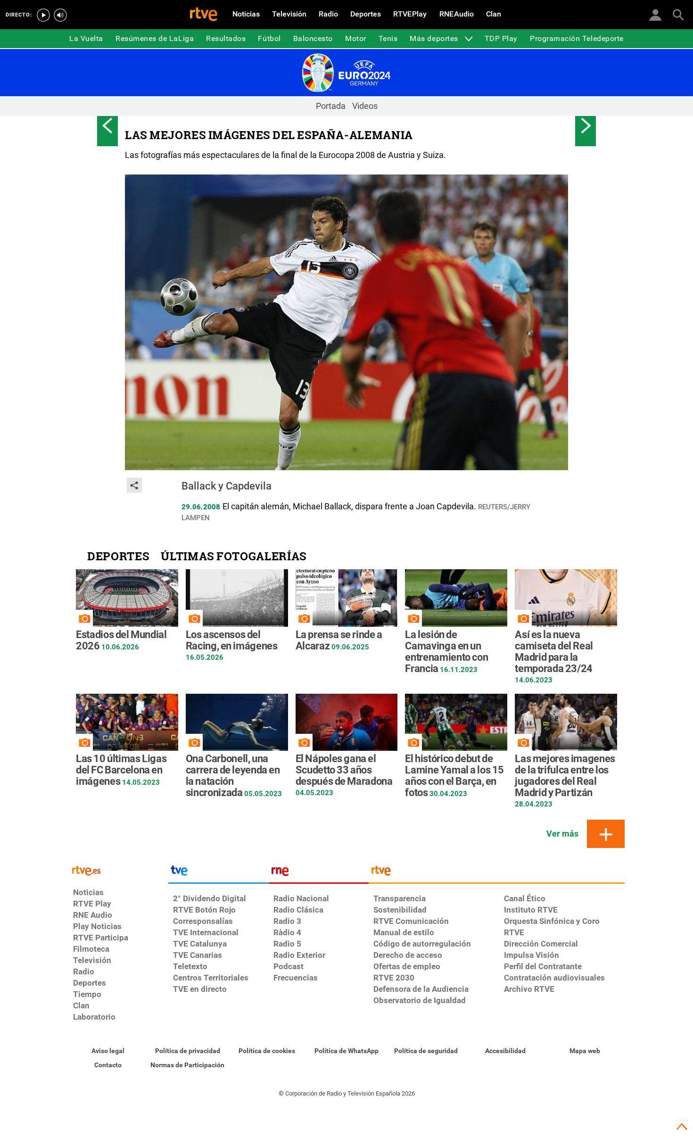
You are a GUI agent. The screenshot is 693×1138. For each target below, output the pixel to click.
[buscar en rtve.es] (677, 14)
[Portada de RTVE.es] (203, 15)
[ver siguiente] (585, 125)
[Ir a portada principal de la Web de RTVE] (118, 870)
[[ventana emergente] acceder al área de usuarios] (655, 14)
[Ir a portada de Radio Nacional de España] (319, 873)
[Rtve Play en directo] (43, 15)
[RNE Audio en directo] (60, 15)
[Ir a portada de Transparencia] (497, 873)
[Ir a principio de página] (681, 1126)
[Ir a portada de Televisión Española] (218, 873)
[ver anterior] (107, 125)
